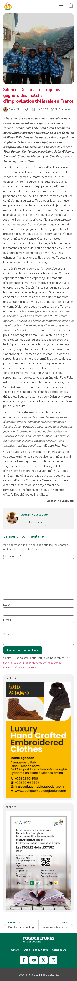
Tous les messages (33, 522)
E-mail (8, 619)
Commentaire (12, 556)
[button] (61, 6)
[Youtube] (33, 960)
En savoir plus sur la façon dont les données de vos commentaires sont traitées (36, 662)
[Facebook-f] (24, 960)
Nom (6, 605)
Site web (8, 634)
